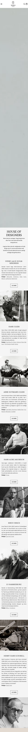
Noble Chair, (21, 409)
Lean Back (8, 409)
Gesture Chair (20, 342)
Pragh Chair (9, 685)
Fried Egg (8, 342)
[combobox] (24, 4)
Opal (21, 277)
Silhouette (9, 277)
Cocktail (13, 412)
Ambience (15, 277)
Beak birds (14, 279)
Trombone (12, 608)
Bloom (3, 279)
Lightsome (8, 279)
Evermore (14, 409)
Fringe (7, 475)
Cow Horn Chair (10, 536)
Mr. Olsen (13, 342)
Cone (24, 277)
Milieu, (8, 608)
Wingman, (8, 412)
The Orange (8, 344)
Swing (16, 344)
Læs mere (14, 285)
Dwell (12, 344)
